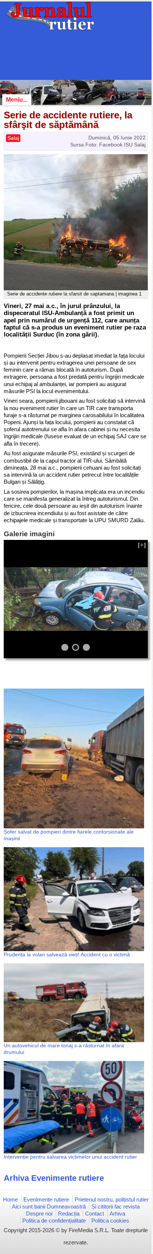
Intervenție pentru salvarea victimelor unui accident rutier (70, 1157)
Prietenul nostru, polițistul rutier (112, 1199)
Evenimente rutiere (46, 1199)
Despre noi (39, 1213)
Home (10, 1199)
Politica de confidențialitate (54, 1220)
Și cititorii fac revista (115, 1206)
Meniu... (16, 100)
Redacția (68, 1213)
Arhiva (117, 1213)
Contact (94, 1213)
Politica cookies (110, 1220)
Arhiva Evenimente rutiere (54, 1178)
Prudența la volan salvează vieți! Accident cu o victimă (67, 954)
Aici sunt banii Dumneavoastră (49, 1206)
